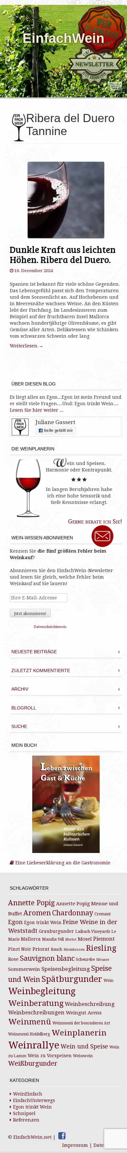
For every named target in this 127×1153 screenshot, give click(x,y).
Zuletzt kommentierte (40, 670)
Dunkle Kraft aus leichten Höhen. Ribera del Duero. (63, 254)
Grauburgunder (56, 931)
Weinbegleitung (42, 991)
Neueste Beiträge (34, 651)
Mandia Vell (53, 939)
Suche (19, 726)
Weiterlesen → (26, 345)
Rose (13, 959)
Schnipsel (24, 1113)
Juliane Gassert (55, 422)
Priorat (41, 949)
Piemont (104, 939)
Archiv (19, 689)
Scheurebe (85, 959)
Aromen (37, 913)
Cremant (102, 914)
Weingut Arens (84, 1013)
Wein (108, 980)
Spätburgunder (71, 979)
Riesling (101, 948)
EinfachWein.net (32, 1137)
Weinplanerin (78, 1032)
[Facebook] (61, 1136)
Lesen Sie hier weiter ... (37, 410)
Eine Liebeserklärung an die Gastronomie (62, 862)
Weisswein (83, 1056)
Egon (15, 922)
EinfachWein (63, 38)
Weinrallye (33, 1045)
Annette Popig (31, 903)
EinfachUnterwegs (34, 1100)
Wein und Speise (84, 1046)
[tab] (66, 652)
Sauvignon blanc (47, 958)
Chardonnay (72, 913)
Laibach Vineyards (92, 931)
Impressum (75, 1145)
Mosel (85, 939)
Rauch (56, 949)
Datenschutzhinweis (50, 627)
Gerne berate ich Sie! (95, 521)
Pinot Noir (19, 949)
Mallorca (31, 939)
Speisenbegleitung (65, 969)
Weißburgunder (32, 1063)
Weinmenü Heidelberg (29, 1034)
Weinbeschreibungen (36, 1012)
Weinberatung (36, 1003)
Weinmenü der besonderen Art (81, 1023)
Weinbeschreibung (90, 1004)
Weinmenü (29, 1021)
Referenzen (26, 1119)
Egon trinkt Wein (43, 922)
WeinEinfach (27, 1094)
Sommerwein (24, 969)
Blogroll (23, 708)
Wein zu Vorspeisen (50, 1055)
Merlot (71, 939)
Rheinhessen (74, 949)
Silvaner (102, 960)
